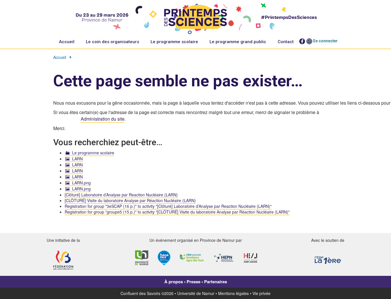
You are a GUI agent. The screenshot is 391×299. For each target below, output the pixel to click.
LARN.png (81, 183)
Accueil (66, 41)
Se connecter (325, 41)
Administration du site (103, 118)
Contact (286, 41)
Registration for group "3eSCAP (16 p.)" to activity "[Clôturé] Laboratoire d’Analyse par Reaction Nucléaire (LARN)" (168, 206)
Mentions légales (233, 293)
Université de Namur (195, 293)
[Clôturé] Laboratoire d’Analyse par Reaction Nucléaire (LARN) (121, 195)
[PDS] (195, 17)
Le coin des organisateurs (112, 41)
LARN (77, 159)
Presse (193, 281)
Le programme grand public (238, 41)
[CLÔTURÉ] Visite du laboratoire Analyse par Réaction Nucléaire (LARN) (130, 200)
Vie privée (261, 293)
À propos (173, 281)
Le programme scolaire (174, 41)
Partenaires (215, 281)
